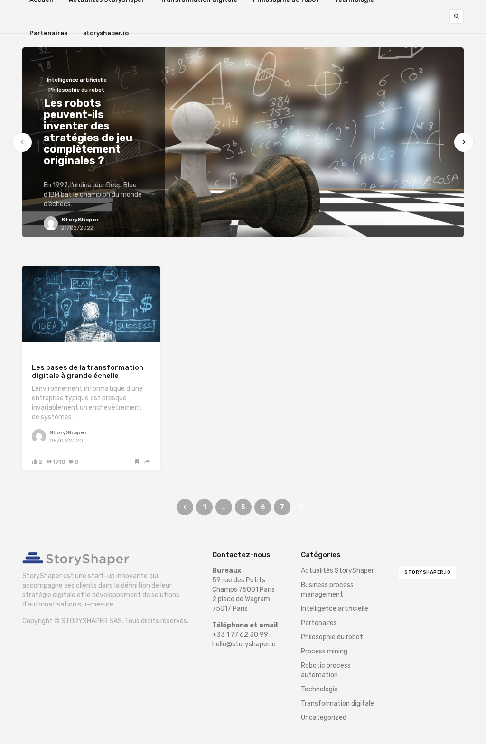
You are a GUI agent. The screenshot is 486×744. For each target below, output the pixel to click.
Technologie (319, 689)
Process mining (324, 651)
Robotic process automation (326, 670)
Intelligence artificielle (334, 609)
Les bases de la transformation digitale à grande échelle (87, 371)
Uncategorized (323, 718)
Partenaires (48, 33)
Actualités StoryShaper (337, 571)
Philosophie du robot (332, 637)
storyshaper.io (106, 33)
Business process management (327, 589)
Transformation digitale (68, 356)
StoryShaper (68, 432)
